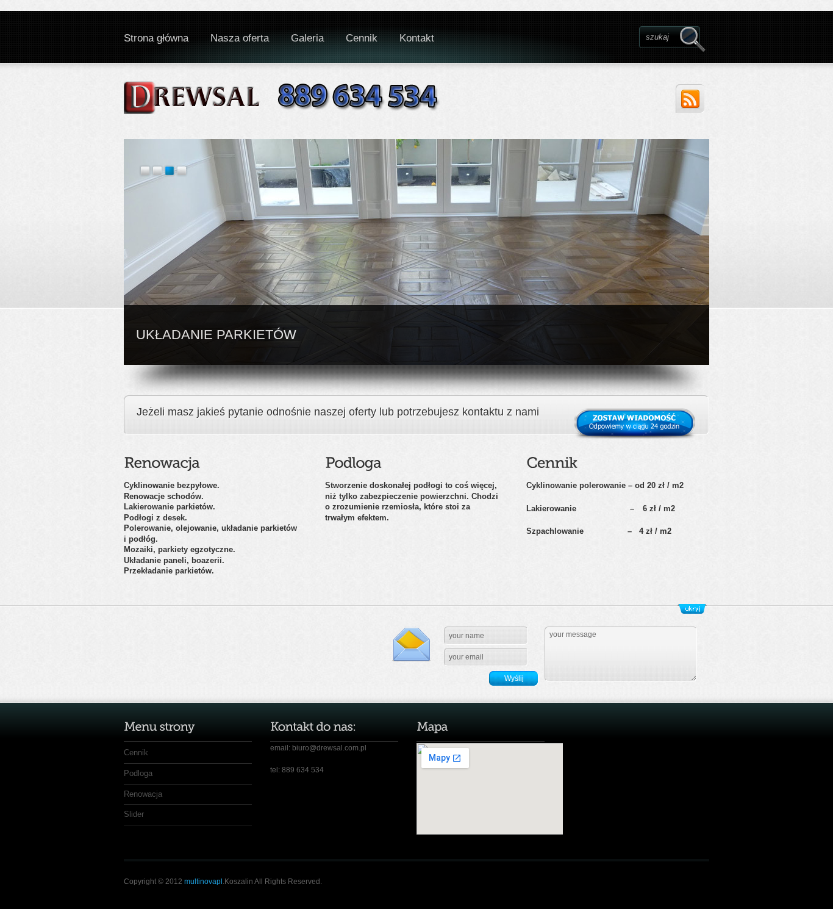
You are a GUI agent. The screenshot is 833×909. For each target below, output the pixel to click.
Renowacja (143, 794)
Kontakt (416, 38)
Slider (134, 814)
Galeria (307, 38)
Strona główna (156, 38)
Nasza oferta (239, 38)
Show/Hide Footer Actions (692, 609)
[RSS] (690, 98)
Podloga (138, 773)
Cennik (361, 38)
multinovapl (203, 881)
